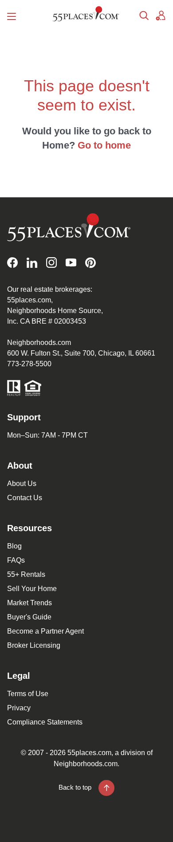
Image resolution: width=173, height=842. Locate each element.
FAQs (16, 560)
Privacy (19, 708)
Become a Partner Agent (45, 631)
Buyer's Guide (29, 617)
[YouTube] (71, 262)
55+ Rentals (26, 574)
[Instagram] (51, 262)
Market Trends (29, 603)
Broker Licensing (33, 645)
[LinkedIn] (32, 262)
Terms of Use (27, 693)
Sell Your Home (32, 588)
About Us (21, 483)
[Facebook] (12, 262)
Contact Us (24, 497)
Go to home (104, 145)
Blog (14, 546)
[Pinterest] (90, 262)
